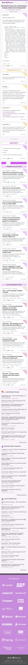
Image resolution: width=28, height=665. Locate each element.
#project (14, 383)
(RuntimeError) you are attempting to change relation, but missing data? (14, 7)
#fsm (22, 298)
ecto (6, 152)
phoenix (6, 150)
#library (4, 315)
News (3, 304)
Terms (15, 663)
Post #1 (23, 81)
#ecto (16, 11)
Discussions (15, 288)
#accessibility (5, 365)
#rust (8, 331)
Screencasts (13, 425)
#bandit (8, 242)
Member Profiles (15, 398)
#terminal (12, 331)
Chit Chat (12, 433)
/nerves (4, 347)
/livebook (4, 258)
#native (22, 347)
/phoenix (12, 11)
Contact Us (7, 661)
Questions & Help (11, 9)
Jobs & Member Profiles (6, 398)
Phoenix (12, 392)
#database (9, 315)
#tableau (18, 365)
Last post (23, 158)
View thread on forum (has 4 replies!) (12, 148)
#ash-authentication (9, 277)
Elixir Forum (13, 498)
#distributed (15, 315)
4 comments (7, 60)
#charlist (9, 258)
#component (12, 365)
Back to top (22, 389)
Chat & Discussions (6, 288)
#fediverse (9, 383)
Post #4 (23, 119)
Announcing (9, 304)
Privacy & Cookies (22, 663)
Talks (12, 504)
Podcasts (11, 509)
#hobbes (20, 315)
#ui (12, 364)
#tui (16, 331)
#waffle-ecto (14, 194)
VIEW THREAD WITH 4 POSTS (18, 163)
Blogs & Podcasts (4, 402)
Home (5, 154)
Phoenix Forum (22, 442)
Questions (18, 9)
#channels (9, 227)
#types (18, 298)
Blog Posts (12, 402)
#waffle (8, 194)
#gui (18, 347)
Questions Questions (21, 495)
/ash (3, 277)
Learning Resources (5, 425)
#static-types (5, 298)
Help (14, 661)
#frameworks (14, 347)
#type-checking (13, 298)
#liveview (16, 364)
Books (12, 567)
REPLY (3, 163)
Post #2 (23, 102)
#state (3, 348)
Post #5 (23, 134)
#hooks (20, 364)
